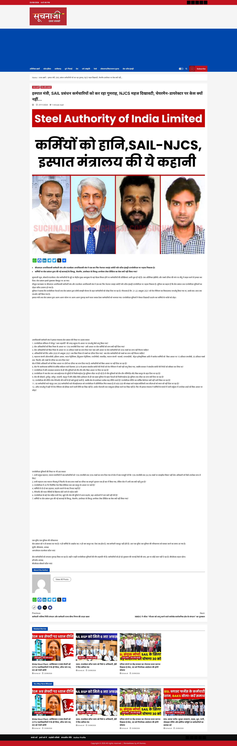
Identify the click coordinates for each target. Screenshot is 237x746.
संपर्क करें (34, 737)
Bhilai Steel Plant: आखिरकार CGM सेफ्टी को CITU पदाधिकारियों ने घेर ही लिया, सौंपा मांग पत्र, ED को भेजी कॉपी (51, 667)
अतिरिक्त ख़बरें (35, 69)
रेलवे (95, 69)
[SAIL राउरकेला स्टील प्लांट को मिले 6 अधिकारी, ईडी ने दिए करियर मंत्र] (96, 647)
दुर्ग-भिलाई (68, 69)
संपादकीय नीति (66, 737)
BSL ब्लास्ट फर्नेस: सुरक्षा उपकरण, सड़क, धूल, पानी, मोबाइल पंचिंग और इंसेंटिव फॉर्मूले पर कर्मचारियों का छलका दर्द (184, 722)
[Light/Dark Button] (181, 68)
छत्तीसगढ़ (58, 69)
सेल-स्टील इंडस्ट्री (128, 69)
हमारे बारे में (43, 737)
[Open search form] (186, 68)
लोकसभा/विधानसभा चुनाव (109, 69)
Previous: (60, 615)
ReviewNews (129, 743)
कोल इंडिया (47, 69)
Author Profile (79, 737)
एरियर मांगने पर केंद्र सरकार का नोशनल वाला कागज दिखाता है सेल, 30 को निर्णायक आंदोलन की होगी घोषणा (140, 667)
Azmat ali (37, 673)
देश (77, 69)
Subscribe (201, 69)
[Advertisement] (118, 47)
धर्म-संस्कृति (86, 69)
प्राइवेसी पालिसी (54, 737)
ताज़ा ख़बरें (36, 87)
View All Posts (62, 579)
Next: (170, 615)
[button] (34, 607)
